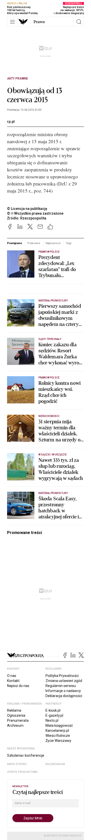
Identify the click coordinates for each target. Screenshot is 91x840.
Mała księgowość (59, 725)
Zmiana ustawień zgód (64, 681)
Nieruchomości (48, 416)
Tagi (68, 243)
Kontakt (13, 681)
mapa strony (17, 764)
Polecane (33, 243)
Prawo (39, 21)
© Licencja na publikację (27, 209)
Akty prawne (17, 78)
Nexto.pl (52, 720)
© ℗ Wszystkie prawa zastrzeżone (35, 213)
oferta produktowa (22, 772)
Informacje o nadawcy (63, 691)
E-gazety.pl (54, 715)
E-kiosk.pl (53, 710)
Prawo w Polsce (49, 251)
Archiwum (15, 725)
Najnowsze (53, 243)
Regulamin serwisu (61, 686)
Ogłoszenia (16, 715)
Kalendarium (55, 764)
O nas (11, 676)
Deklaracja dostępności (64, 696)
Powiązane (14, 243)
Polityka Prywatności (62, 676)
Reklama (14, 710)
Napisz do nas (18, 686)
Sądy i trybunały (49, 339)
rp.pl (11, 122)
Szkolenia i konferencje (25, 755)
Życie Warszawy (58, 741)
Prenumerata (18, 720)
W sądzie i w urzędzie (52, 454)
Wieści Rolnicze (58, 736)
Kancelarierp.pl (57, 731)
